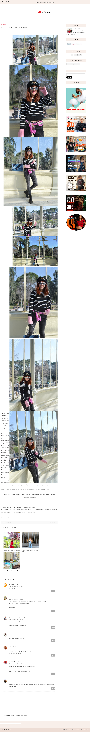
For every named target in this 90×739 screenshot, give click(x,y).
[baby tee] (76, 230)
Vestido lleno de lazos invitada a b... (12, 550)
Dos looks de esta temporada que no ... (12, 571)
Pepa (10, 634)
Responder (53, 590)
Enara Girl (12, 680)
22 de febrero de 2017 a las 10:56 (16, 586)
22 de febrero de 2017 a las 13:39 (16, 599)
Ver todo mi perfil (70, 34)
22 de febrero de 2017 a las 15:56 (16, 619)
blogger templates (85, 729)
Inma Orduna (6, 30)
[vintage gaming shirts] (76, 210)
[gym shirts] (76, 191)
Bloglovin (33, 497)
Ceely (11, 597)
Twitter (29, 497)
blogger (3, 24)
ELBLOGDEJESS (13, 584)
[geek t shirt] (76, 171)
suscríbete (36, 485)
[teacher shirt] (76, 151)
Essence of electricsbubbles (16, 609)
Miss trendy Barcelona (17, 617)
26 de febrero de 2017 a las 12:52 (16, 682)
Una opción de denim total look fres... (30, 550)
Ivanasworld (13, 646)
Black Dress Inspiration (17, 661)
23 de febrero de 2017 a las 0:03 (16, 663)
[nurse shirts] (76, 132)
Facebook (25, 497)
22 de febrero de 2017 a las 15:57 (16, 636)
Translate (73, 66)
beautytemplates (70, 729)
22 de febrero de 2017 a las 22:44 (16, 649)
